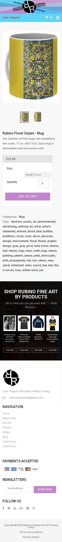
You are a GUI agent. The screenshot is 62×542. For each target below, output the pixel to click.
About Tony (9, 418)
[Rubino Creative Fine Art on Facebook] (3, 508)
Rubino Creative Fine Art (36, 525)
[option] (31, 67)
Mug (22, 216)
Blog (5, 436)
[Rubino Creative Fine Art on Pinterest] (28, 508)
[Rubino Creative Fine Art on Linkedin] (15, 508)
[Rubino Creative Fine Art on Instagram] (33, 508)
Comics (7, 427)
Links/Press (9, 441)
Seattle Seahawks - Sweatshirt (24, 337)
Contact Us (9, 446)
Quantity (12, 182)
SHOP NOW (10, 350)
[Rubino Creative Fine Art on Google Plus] (21, 508)
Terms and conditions (31, 532)
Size (9, 168)
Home (6, 413)
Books (6, 432)
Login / (6, 17)
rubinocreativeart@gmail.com (26, 397)
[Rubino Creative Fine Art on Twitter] (9, 508)
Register (15, 17)
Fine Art (7, 422)
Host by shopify (31, 537)
